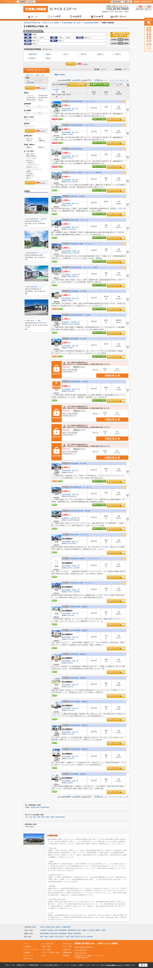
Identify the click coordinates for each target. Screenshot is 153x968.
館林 (48, 54)
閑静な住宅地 (31, 156)
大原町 (103, 930)
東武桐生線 (65, 322)
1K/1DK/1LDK (42, 95)
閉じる (143, 965)
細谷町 (71, 472)
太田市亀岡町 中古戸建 (78, 291)
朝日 (79, 930)
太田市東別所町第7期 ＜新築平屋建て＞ (38, 219)
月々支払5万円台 (47, 943)
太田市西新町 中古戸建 (78, 339)
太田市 (67, 110)
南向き (29, 178)
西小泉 (61, 936)
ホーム (26, 943)
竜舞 (47, 817)
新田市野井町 (73, 324)
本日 (40, 138)
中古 (42, 75)
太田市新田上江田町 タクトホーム (81, 244)
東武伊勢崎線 (66, 109)
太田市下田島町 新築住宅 (78, 630)
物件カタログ (28, 958)
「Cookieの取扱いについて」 (114, 965)
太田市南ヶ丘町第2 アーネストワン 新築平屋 (85, 172)
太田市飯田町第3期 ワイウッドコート (37, 253)
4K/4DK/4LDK (31, 100)
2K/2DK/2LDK (31, 97)
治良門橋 (73, 322)
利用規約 (27, 952)
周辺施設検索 (67, 952)
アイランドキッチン (33, 169)
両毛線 (70, 933)
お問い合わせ (67, 943)
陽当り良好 (31, 154)
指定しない (30, 75)
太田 (83, 54)
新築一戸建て (46, 946)
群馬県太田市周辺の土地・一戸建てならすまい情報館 (96, 943)
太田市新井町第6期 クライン (35, 287)
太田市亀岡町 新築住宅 (78, 774)
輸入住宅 (30, 160)
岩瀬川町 (71, 758)
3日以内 (29, 140)
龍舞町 (84, 930)
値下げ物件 (30, 82)
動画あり (41, 147)
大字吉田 (91, 930)
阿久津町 (71, 615)
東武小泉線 (54, 933)
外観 (54, 90)
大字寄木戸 (43, 930)
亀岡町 (71, 300)
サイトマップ (28, 955)
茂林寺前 (33, 54)
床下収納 (30, 173)
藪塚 (63, 817)
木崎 (118, 54)
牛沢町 (71, 229)
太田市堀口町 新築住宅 (78, 654)
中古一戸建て (46, 949)
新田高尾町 (72, 276)
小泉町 (67, 936)
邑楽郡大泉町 (35, 807)
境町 (48, 58)
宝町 (70, 205)
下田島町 (71, 639)
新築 (37, 75)
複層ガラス (31, 176)
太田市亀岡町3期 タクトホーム (80, 487)
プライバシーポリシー (31, 949)
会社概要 (27, 946)
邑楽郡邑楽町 (44, 807)
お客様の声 (66, 949)
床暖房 (29, 171)
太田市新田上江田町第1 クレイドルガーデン (85, 558)
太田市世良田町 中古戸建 (78, 381)
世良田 (32, 58)
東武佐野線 (77, 933)
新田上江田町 (73, 253)
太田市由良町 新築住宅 (78, 678)
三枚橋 (52, 817)
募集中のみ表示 (59, 74)
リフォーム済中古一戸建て (51, 952)
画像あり (29, 147)
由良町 (71, 110)
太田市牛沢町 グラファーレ (79, 220)
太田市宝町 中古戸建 (77, 196)
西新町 (71, 347)
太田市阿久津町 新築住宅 (78, 607)
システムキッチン (33, 165)
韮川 (65, 54)
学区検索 (66, 955)
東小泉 (83, 936)
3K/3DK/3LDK (42, 97)
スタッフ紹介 (67, 946)
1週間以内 (42, 140)
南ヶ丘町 (71, 181)
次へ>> (122, 80)
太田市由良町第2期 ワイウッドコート (83, 101)
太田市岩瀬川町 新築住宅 (78, 749)
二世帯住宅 (31, 162)
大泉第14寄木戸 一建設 (33, 321)
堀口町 (71, 663)
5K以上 (40, 100)
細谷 (101, 54)
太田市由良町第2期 (77, 149)
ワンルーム (30, 95)
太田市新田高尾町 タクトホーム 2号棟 (83, 267)
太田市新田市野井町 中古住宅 (80, 511)
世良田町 (71, 391)
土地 (43, 955)
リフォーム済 (31, 158)
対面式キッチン (32, 167)
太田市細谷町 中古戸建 (78, 463)
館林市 (28, 807)
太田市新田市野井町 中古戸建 (80, 315)
